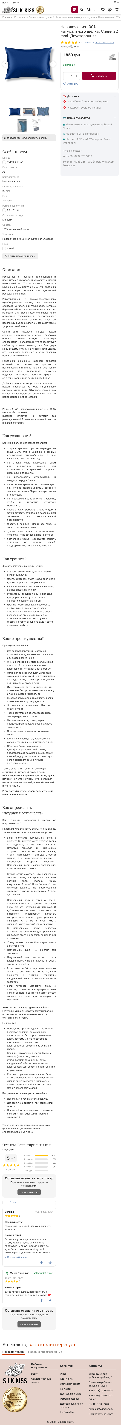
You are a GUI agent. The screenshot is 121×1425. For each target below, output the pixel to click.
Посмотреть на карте (101, 1413)
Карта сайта (67, 1412)
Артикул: (65, 46)
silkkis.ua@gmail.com (101, 1408)
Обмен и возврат (69, 1398)
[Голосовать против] (50, 1262)
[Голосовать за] (41, 1262)
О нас (63, 1373)
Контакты (65, 1388)
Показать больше (17, 1257)
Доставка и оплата (70, 1393)
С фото (13, 1202)
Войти (34, 1373)
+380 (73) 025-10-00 (100, 1390)
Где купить (66, 1378)
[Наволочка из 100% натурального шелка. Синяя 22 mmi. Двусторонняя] (29, 64)
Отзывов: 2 (87, 42)
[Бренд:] (112, 56)
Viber (93, 1399)
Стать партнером (70, 1383)
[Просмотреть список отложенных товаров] (103, 9)
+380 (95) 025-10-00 (100, 1395)
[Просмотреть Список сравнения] (96, 9)
